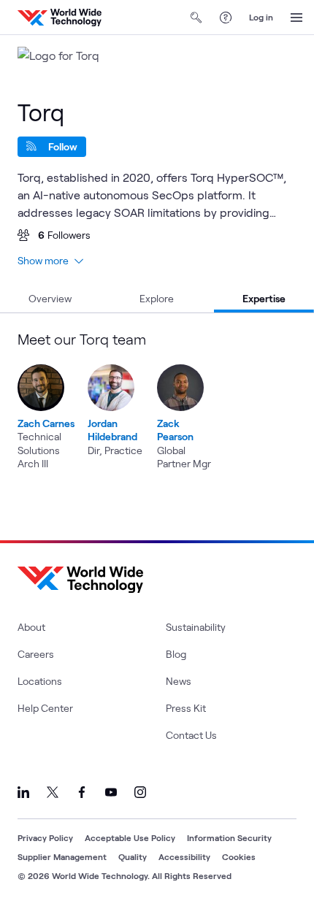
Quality (132, 856)
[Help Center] (225, 17)
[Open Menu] (296, 17)
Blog (176, 654)
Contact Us (191, 735)
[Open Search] (196, 17)
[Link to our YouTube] (111, 792)
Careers (36, 654)
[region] (157, 400)
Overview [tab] (50, 298)
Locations (40, 681)
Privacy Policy (45, 837)
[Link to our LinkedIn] (23, 792)
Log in (261, 17)
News (178, 681)
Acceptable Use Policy (130, 837)
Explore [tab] (156, 298)
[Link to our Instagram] (140, 792)
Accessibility (184, 856)
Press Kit (186, 708)
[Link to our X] (52, 792)
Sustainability (196, 627)
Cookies (239, 856)
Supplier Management (62, 856)
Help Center (45, 708)
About (31, 627)
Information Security (229, 837)
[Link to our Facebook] (82, 792)
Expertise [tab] (264, 298)
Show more (43, 260)
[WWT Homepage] (60, 17)
